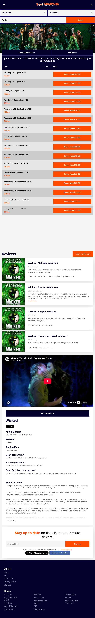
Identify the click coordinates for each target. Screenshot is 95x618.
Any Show (8, 594)
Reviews (9, 442)
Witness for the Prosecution (71, 601)
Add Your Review (83, 254)
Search (80, 20)
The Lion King (70, 594)
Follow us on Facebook (59, 553)
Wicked (68, 597)
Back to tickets (47, 413)
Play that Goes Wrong (40, 601)
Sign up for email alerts (15, 473)
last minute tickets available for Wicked (27, 465)
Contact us (8, 578)
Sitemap (7, 585)
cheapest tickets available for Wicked (26, 458)
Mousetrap (39, 597)
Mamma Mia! (9, 609)
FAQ (5, 575)
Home (6, 572)
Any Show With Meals (10, 598)
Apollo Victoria (11, 450)
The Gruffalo (39, 609)
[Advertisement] (47, 231)
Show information (25, 52)
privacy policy (66, 549)
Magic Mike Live (10, 606)
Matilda (37, 594)
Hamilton (8, 603)
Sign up (77, 544)
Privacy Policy (10, 581)
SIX (35, 606)
